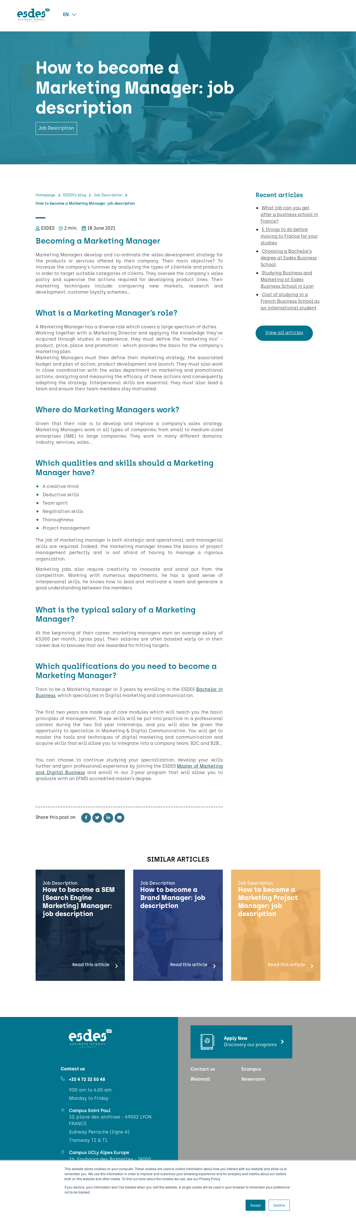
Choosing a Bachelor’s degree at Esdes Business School (289, 258)
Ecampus (251, 1069)
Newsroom (253, 1079)
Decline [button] (279, 1205)
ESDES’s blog (74, 195)
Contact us (203, 1069)
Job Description (108, 195)
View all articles (284, 333)
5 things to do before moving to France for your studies (289, 236)
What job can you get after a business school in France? (289, 215)
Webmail (200, 1079)
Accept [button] (255, 1205)
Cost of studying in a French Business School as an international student (290, 302)
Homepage (45, 195)
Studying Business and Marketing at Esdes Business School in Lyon (287, 280)
